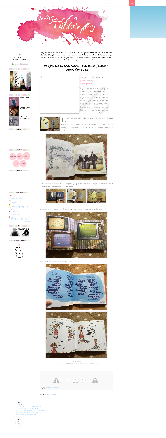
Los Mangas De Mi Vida (17, 205)
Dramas (93, 3)
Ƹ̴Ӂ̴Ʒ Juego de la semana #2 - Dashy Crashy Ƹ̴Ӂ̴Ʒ (29, 412)
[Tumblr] (25, 64)
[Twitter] (21, 64)
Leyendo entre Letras (17, 217)
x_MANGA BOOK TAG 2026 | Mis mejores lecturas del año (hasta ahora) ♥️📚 (20, 207)
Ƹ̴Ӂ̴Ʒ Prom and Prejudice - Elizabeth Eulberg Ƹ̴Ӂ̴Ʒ (25, 98)
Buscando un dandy (16, 195)
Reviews (73, 3)
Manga (101, 3)
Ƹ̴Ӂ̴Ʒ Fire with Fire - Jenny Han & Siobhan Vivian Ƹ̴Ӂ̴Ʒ (26, 117)
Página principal (41, 3)
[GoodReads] (23, 64)
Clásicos (64, 3)
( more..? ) (25, 60)
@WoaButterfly (22, 188)
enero (18, 417)
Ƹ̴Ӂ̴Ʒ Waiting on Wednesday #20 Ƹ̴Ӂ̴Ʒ (26, 414)
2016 (16, 419)
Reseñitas (83, 3)
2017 (16, 402)
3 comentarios (87, 73)
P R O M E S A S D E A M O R (19, 201)
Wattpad (54, 3)
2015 (16, 421)
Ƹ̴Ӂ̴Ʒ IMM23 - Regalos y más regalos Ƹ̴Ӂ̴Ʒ (27, 408)
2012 (16, 427)
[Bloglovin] (27, 64)
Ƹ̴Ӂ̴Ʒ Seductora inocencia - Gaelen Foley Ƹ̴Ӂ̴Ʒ (26, 107)
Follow (109, 3)
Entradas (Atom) (51, 394)
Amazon (82, 84)
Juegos (23, 163)
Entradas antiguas (107, 391)
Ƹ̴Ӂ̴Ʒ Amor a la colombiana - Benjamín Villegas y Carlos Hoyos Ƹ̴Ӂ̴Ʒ (76, 68)
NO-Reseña (26, 156)
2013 (16, 425)
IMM (19, 156)
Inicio (71, 391)
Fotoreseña (48, 387)
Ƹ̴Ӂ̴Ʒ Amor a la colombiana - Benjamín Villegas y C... (30, 406)
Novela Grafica (55, 387)
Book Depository (90, 84)
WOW (16, 163)
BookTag (13, 156)
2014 (16, 423)
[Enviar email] (16, 64)
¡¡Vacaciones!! (14, 202)
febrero (19, 404)
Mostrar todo (27, 221)
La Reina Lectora (16, 211)
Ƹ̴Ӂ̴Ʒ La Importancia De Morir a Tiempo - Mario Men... (31, 410)
